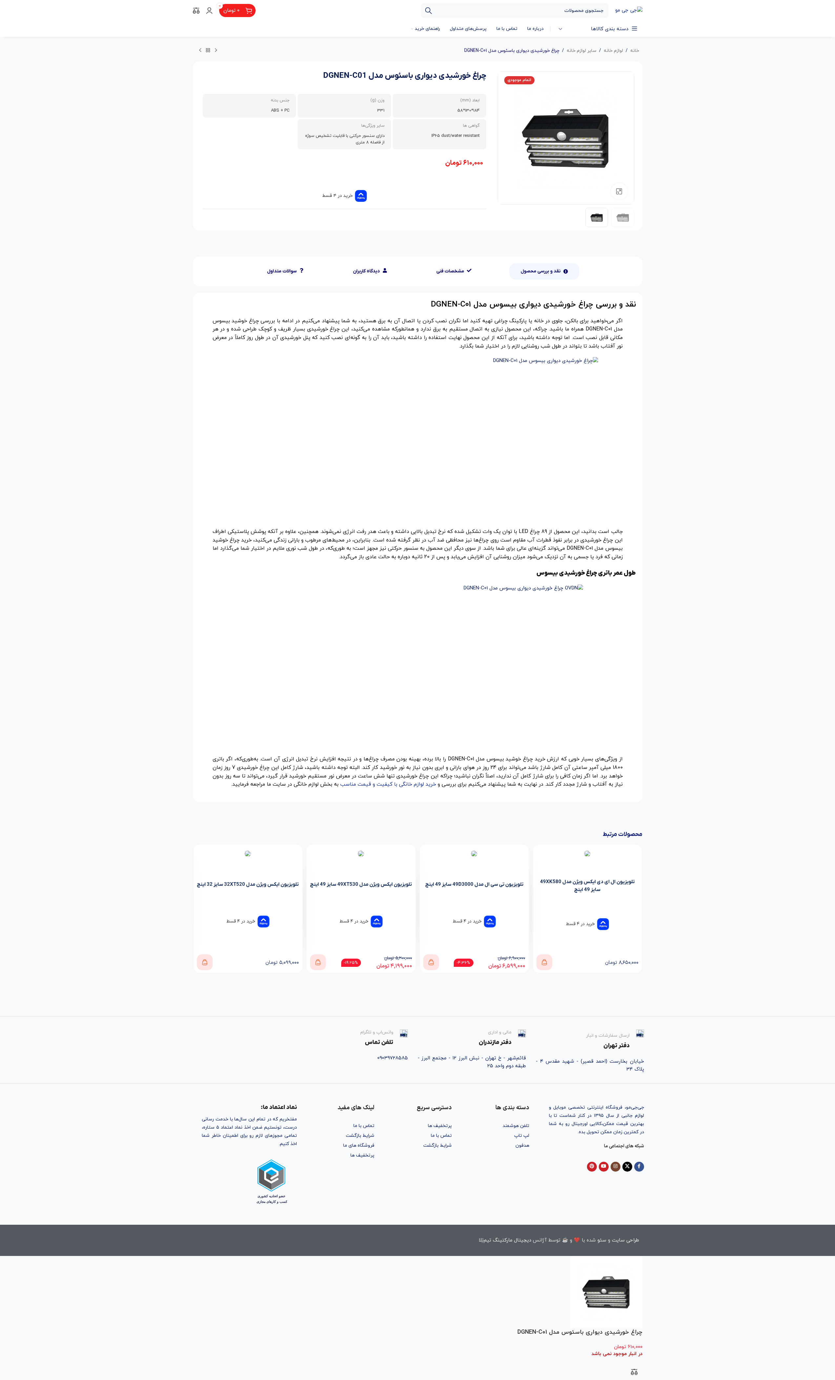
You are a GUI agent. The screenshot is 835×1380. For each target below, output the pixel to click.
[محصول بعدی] (200, 50)
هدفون (522, 1145)
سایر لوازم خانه (581, 51)
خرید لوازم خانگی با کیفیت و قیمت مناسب (388, 784)
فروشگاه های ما (358, 1145)
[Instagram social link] (615, 1167)
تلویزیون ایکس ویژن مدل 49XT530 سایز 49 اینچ (361, 884)
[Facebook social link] (639, 1167)
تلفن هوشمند (516, 1126)
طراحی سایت (625, 1240)
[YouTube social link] (604, 1167)
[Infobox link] (590, 1040)
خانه (634, 51)
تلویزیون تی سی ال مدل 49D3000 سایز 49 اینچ (474, 884)
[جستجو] (428, 10)
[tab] (544, 271)
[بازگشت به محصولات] (208, 50)
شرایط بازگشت (437, 1145)
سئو (601, 1240)
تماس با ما (441, 1136)
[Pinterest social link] (592, 1167)
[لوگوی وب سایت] (628, 10)
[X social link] (627, 1167)
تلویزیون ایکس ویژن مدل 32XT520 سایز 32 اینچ (248, 884)
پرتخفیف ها (440, 1126)
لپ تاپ (521, 1136)
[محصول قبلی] (216, 50)
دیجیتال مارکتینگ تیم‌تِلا (505, 1240)
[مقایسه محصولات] (196, 10)
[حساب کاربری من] (209, 10)
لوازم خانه (613, 51)
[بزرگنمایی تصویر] (619, 191)
